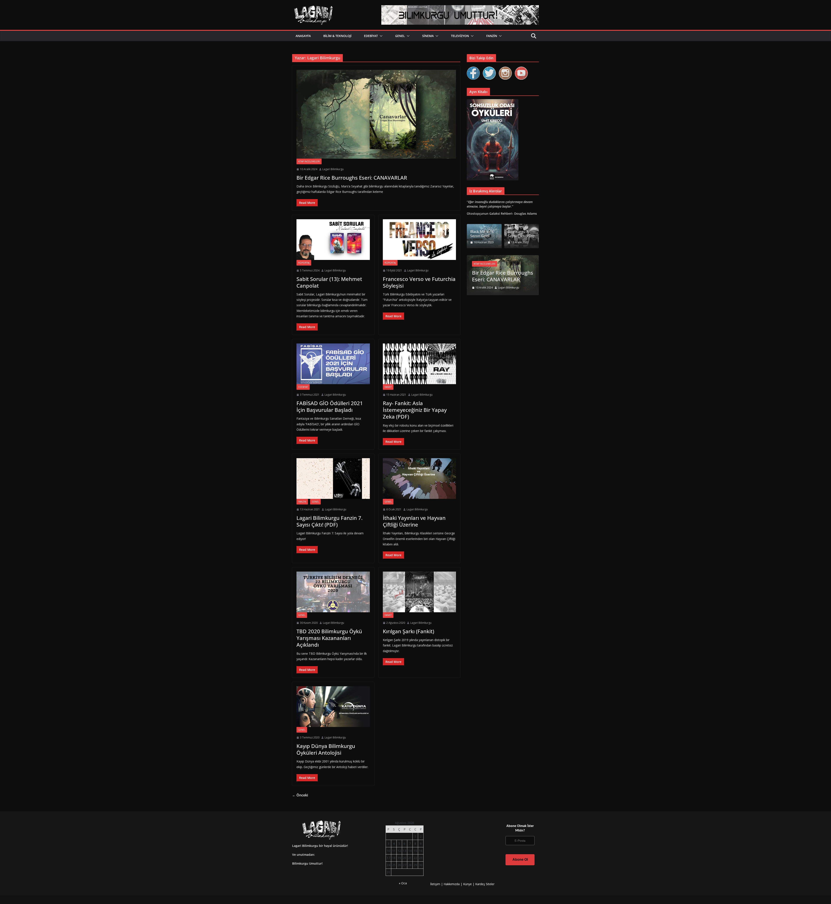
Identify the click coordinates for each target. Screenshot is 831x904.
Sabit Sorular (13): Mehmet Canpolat (329, 282)
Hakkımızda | (453, 884)
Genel (400, 36)
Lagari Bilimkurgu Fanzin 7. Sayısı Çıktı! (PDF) (329, 521)
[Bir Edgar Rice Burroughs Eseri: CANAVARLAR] (376, 114)
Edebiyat (371, 36)
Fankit (388, 386)
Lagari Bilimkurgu (333, 169)
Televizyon (460, 36)
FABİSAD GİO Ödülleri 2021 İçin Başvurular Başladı (329, 406)
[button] (380, 36)
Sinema (428, 36)
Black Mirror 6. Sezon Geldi (482, 233)
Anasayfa (303, 36)
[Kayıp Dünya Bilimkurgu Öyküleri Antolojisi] (333, 706)
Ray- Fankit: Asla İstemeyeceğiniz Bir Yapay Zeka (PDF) (415, 410)
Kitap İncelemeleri (309, 161)
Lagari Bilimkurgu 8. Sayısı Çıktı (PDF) (521, 231)
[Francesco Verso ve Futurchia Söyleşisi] (419, 239)
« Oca (403, 883)
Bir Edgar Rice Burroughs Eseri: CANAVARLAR (351, 177)
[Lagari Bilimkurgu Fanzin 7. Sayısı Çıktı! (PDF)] (333, 478)
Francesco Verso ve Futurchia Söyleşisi (419, 282)
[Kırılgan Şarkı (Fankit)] (419, 592)
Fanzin (491, 36)
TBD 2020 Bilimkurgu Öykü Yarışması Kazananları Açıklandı (329, 638)
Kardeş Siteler (484, 884)
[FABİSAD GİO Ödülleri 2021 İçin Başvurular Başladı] (333, 363)
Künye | (469, 884)
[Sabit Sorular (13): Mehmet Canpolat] (333, 239)
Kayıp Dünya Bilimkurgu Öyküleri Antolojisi (325, 749)
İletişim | (436, 884)
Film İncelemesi (532, 263)
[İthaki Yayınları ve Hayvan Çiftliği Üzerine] (419, 478)
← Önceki (300, 795)
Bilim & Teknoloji (337, 36)
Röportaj (303, 262)
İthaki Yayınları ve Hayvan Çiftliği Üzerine (414, 521)
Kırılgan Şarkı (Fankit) (408, 631)
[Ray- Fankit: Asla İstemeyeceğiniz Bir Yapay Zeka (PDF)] (419, 363)
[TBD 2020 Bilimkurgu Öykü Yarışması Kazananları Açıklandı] (333, 592)
